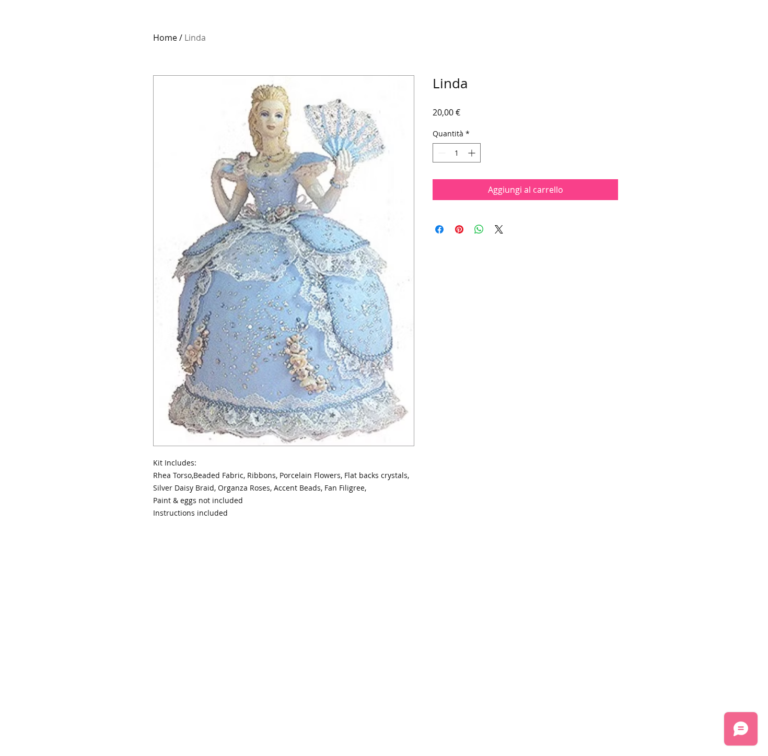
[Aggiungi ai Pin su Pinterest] (459, 229)
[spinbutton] (456, 153)
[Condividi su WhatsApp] (479, 229)
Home (165, 37)
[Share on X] (499, 229)
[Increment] (472, 153)
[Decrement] (440, 153)
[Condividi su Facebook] (439, 229)
